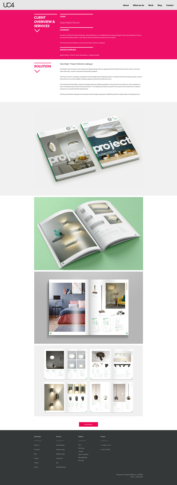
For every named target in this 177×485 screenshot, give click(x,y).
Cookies (36, 462)
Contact (169, 5)
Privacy (36, 467)
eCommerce (59, 458)
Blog (160, 5)
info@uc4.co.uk (106, 445)
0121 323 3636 (106, 449)
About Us (36, 445)
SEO (57, 462)
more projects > (88, 424)
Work (150, 5)
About (126, 5)
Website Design (60, 454)
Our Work (37, 449)
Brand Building (60, 445)
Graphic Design (60, 449)
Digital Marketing (61, 467)
